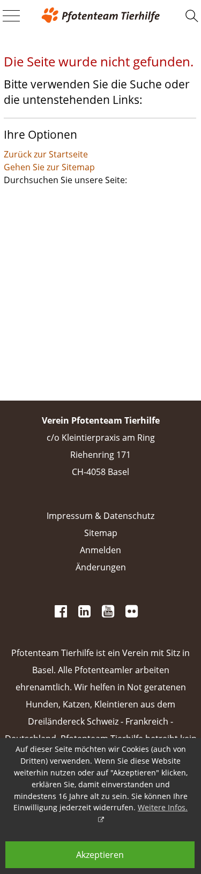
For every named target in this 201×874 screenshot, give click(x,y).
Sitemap (100, 533)
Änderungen (101, 567)
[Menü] (11, 16)
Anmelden (100, 550)
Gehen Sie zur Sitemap (49, 167)
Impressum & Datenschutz (100, 516)
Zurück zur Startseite (46, 154)
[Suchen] (191, 16)
